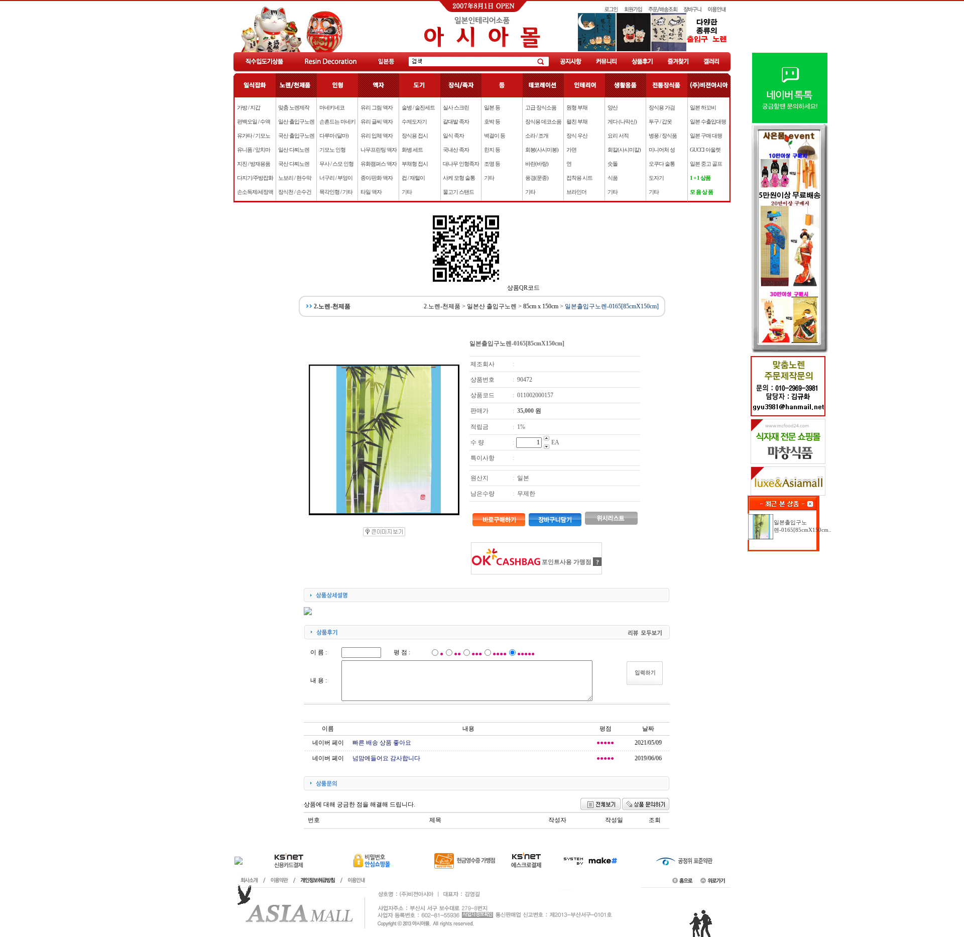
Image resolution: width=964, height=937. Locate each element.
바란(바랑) (536, 164)
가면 (571, 150)
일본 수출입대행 (708, 122)
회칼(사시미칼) (624, 150)
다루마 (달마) (333, 136)
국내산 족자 (456, 150)
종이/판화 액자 (376, 178)
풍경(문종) (536, 178)
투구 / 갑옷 (660, 122)
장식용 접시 (415, 136)
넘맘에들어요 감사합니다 (386, 758)
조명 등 (492, 164)
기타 (407, 192)
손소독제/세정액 (255, 192)
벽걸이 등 (494, 136)
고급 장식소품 (540, 107)
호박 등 (492, 122)
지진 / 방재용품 (253, 164)
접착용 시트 (579, 178)
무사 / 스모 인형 (336, 164)
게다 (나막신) (622, 122)
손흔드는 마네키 (337, 122)
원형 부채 (576, 107)
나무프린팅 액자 (378, 150)
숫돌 (613, 164)
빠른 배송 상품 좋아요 (381, 742)
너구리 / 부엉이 (335, 178)
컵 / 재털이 (413, 178)
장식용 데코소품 (543, 122)
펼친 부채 (576, 122)
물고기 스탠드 (458, 192)
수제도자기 (414, 122)
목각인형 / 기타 (335, 192)
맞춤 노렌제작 (293, 107)
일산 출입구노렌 (296, 122)
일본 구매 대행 (706, 136)
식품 (613, 178)
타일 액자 (371, 192)
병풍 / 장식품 (663, 136)
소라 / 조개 (536, 136)
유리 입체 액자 (376, 136)
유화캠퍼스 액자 (378, 164)
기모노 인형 (332, 150)
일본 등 (492, 107)
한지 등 (492, 150)
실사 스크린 (456, 107)
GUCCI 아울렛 (705, 150)
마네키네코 (331, 107)
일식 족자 (453, 136)
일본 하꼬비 (703, 107)
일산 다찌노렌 (293, 150)
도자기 (656, 178)
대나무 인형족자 (461, 164)
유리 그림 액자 (376, 107)
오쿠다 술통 (662, 164)
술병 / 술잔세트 (418, 107)
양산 (613, 107)
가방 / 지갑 (248, 107)
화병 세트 (412, 150)
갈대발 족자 (456, 122)
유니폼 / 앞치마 (253, 150)
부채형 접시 (415, 164)
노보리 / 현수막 (294, 178)
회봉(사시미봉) (541, 150)
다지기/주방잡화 (255, 178)
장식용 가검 (662, 107)
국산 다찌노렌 (293, 164)
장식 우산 (576, 136)
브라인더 (576, 192)
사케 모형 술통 (459, 178)
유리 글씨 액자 (376, 122)
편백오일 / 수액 (253, 122)
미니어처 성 (662, 150)
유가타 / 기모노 (253, 136)
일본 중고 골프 (706, 164)
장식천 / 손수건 (294, 192)
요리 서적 (618, 136)
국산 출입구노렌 (296, 136)
